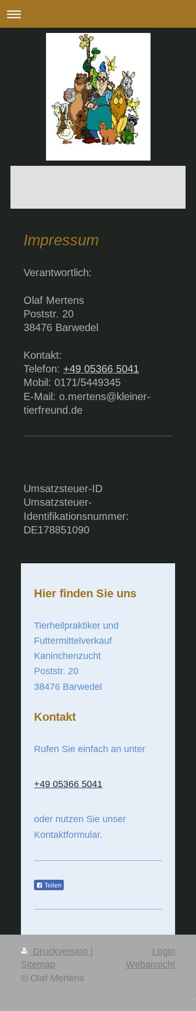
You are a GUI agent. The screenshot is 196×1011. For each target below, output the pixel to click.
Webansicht (150, 964)
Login (163, 951)
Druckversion (60, 951)
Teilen (52, 885)
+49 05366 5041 (101, 368)
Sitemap (38, 964)
